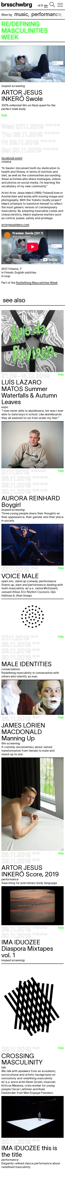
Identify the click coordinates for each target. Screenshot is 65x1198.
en (46, 5)
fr (42, 5)
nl (39, 5)
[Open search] (52, 4)
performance (46, 14)
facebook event (11, 158)
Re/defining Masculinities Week (37, 282)
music (21, 14)
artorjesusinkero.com (15, 224)
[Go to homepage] (17, 5)
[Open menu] (60, 5)
